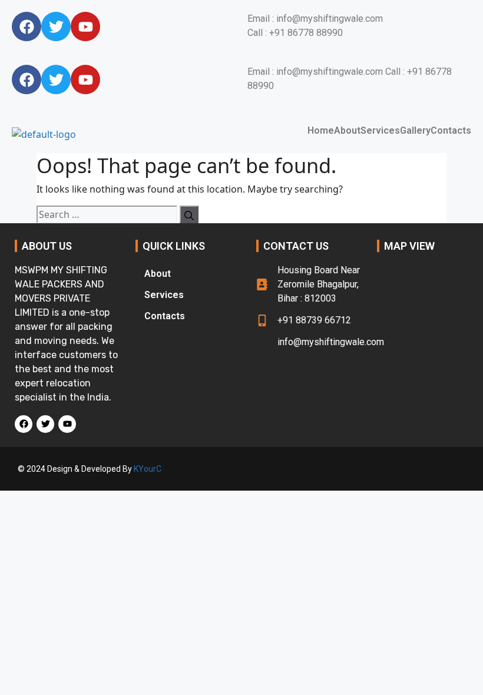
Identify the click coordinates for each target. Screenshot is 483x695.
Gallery (415, 130)
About (347, 130)
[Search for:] (107, 214)
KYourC (147, 469)
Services (380, 130)
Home (320, 130)
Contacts (451, 130)
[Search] (189, 214)
